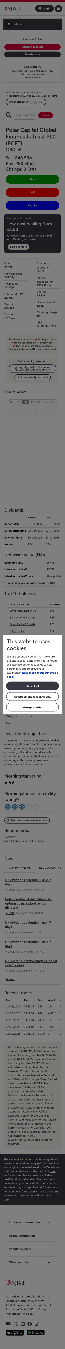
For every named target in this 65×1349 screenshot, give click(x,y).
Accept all (32, 686)
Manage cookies (32, 707)
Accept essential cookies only (32, 696)
